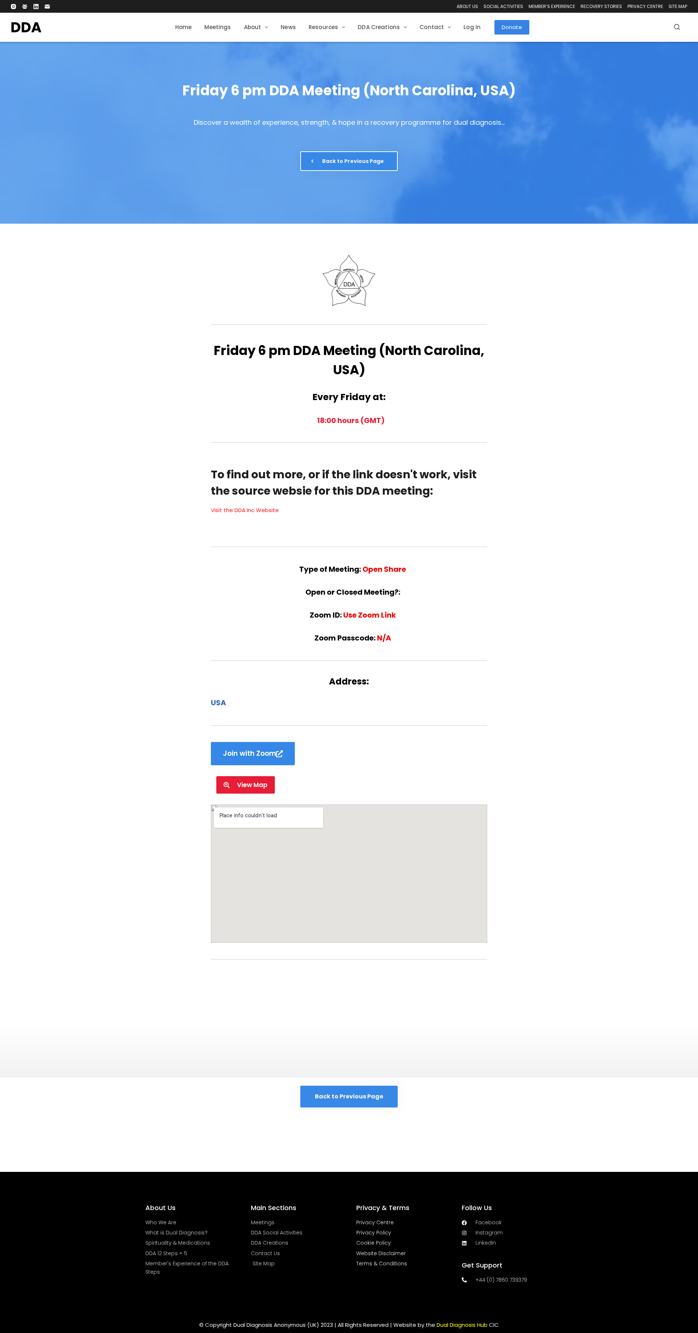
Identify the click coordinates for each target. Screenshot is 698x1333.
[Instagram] (13, 6)
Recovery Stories (601, 6)
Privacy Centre (645, 6)
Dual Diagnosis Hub (462, 1325)
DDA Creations (379, 27)
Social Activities (503, 6)
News (288, 27)
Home (183, 27)
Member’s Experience (552, 6)
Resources (323, 27)
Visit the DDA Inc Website (245, 510)
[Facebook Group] (24, 6)
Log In (472, 27)
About (252, 27)
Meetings (217, 27)
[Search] (677, 27)
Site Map (678, 6)
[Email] (47, 6)
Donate (512, 27)
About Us (467, 6)
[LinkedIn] (36, 6)
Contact (432, 27)
